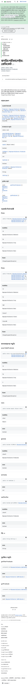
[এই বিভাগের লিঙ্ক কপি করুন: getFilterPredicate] (14, 562)
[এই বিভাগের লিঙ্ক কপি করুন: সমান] (5, 403)
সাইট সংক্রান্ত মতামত (12, 680)
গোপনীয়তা (4, 680)
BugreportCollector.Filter (18, 277)
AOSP (2, 36)
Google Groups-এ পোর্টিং (6, 656)
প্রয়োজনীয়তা (3, 629)
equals (4, 144)
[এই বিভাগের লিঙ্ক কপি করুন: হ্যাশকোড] (8, 475)
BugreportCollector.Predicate (17, 151)
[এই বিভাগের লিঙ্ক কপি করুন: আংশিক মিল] (10, 497)
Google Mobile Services (6, 668)
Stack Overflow (4, 671)
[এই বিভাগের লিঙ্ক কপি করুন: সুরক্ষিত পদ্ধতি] (13, 557)
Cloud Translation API (11, 28)
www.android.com (5, 666)
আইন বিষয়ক (17, 678)
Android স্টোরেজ (4, 626)
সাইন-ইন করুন (23, 1)
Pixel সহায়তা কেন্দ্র (4, 664)
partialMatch (6, 167)
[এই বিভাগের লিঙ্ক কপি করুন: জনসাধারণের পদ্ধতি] (16, 344)
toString (5, 175)
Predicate (5, 109)
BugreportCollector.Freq (11, 110)
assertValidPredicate (8, 133)
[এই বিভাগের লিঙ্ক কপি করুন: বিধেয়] (6, 213)
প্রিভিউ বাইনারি (4, 633)
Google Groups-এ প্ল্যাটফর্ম (6, 652)
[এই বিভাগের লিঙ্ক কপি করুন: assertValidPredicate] (15, 348)
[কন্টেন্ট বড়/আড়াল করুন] (11, 42)
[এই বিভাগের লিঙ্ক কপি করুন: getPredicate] (11, 584)
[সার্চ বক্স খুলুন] (15, 1)
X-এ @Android (4, 643)
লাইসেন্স (23, 678)
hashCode (5, 160)
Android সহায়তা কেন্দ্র (5, 662)
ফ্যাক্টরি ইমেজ (3, 635)
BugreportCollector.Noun (17, 119)
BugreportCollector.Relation (17, 109)
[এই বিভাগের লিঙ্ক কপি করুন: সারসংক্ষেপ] (10, 101)
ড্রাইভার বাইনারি (4, 637)
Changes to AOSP (18, 20)
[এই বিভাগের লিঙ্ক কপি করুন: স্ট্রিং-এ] (6, 533)
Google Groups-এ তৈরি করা (7, 654)
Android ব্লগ (3, 647)
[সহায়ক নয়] (12, 39)
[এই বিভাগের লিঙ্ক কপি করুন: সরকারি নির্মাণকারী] (15, 209)
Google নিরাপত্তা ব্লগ (5, 650)
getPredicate (13, 195)
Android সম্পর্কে (4, 678)
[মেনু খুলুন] (2, 1)
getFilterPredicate (15, 185)
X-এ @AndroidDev (5, 645)
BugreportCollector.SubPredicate (19, 567)
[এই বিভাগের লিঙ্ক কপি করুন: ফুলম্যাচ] (7, 439)
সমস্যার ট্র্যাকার (4, 673)
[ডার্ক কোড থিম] (26, 217)
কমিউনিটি (11, 678)
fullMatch (5, 151)
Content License (18, 615)
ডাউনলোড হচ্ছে (4, 631)
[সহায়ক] (10, 39)
